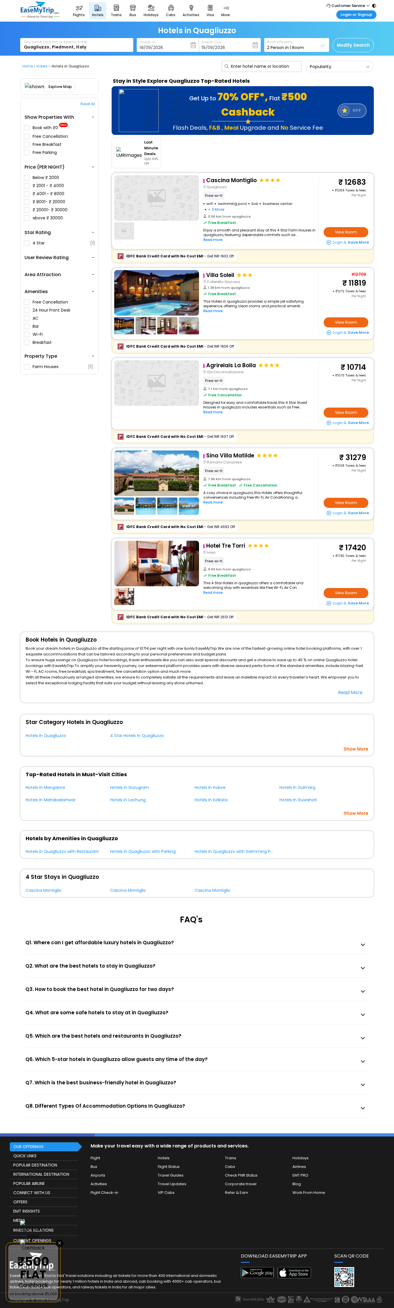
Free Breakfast (48, 144)
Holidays (300, 1158)
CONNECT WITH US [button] (31, 1193)
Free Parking (45, 152)
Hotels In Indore (210, 787)
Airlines (299, 1166)
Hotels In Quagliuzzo (46, 735)
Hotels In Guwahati (298, 800)
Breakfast (43, 342)
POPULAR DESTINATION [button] (35, 1165)
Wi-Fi (38, 334)
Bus (94, 1166)
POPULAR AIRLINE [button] (29, 1183)
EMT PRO (300, 1175)
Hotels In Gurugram (129, 787)
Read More (350, 692)
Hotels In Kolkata (211, 800)
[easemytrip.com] (40, 16)
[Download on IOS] (294, 1276)
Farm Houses (63, 366)
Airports (98, 1175)
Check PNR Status (241, 1175)
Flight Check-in (104, 1192)
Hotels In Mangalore (45, 787)
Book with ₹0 (50, 128)
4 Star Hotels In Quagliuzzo (137, 735)
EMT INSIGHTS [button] (26, 1211)
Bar (36, 326)
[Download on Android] (257, 1276)
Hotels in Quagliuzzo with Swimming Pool (235, 851)
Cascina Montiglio (43, 890)
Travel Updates (172, 1184)
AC (36, 318)
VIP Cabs (166, 1192)
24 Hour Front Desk (52, 310)
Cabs (230, 1166)
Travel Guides (170, 1175)
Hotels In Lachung (128, 800)
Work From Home (308, 1192)
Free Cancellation (51, 136)
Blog (296, 1184)
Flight (95, 1158)
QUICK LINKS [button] (25, 1156)
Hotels (164, 1158)
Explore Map (60, 86)
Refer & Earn (236, 1192)
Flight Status (169, 1166)
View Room (346, 232)
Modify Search (353, 45)
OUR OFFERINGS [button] (28, 1146)
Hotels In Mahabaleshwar (51, 800)
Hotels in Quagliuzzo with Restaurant (62, 851)
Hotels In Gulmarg (297, 787)
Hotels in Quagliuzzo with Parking (143, 851)
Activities (99, 1184)
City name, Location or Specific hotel (55, 42)
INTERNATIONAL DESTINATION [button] (41, 1174)
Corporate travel (240, 1184)
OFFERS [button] (20, 1202)
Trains (230, 1158)
